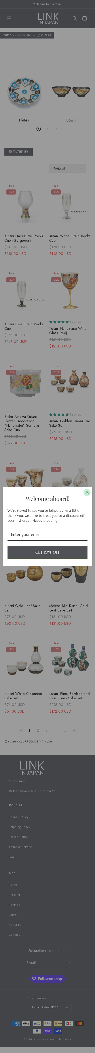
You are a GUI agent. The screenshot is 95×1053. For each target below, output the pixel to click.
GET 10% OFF (47, 552)
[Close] (87, 492)
